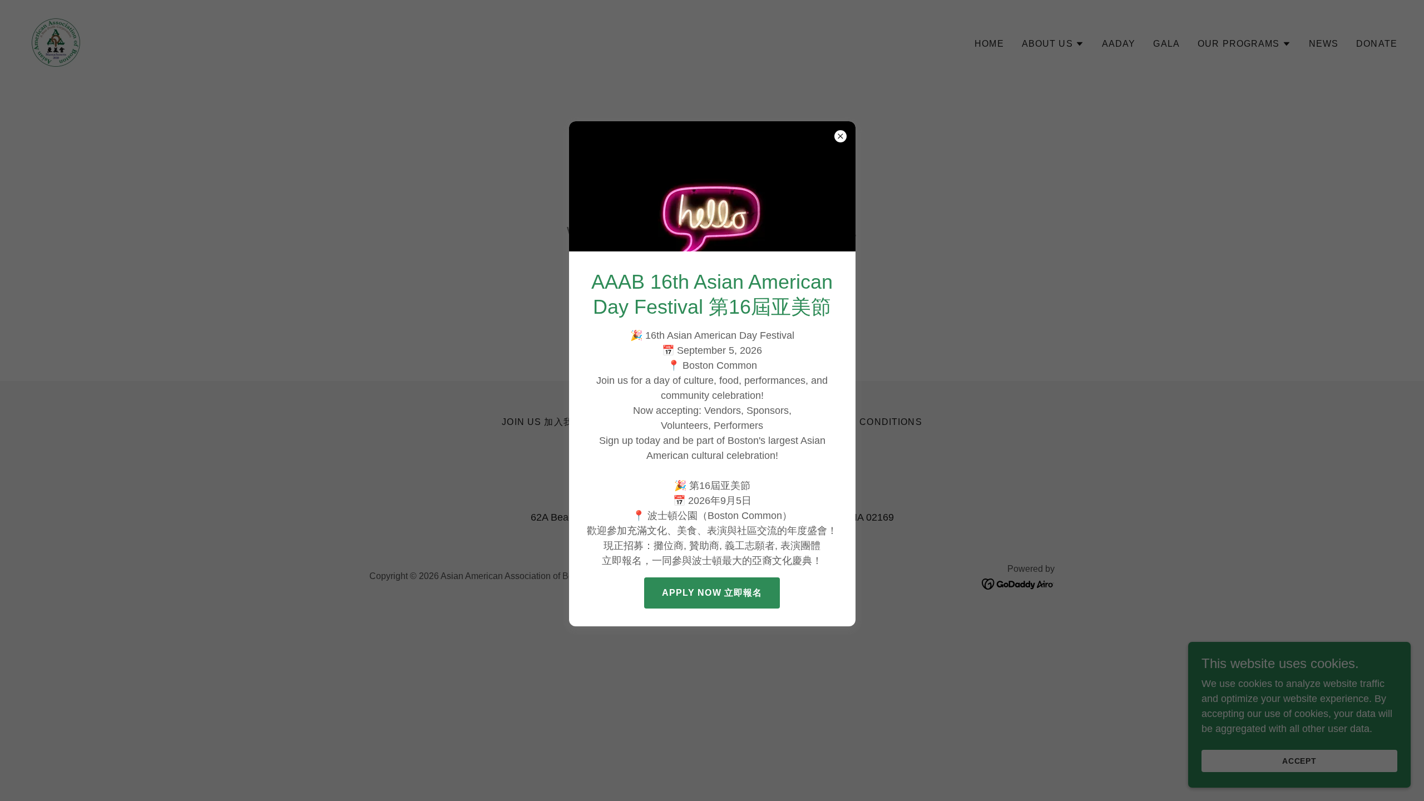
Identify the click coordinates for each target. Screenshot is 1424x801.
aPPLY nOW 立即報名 (712, 592)
